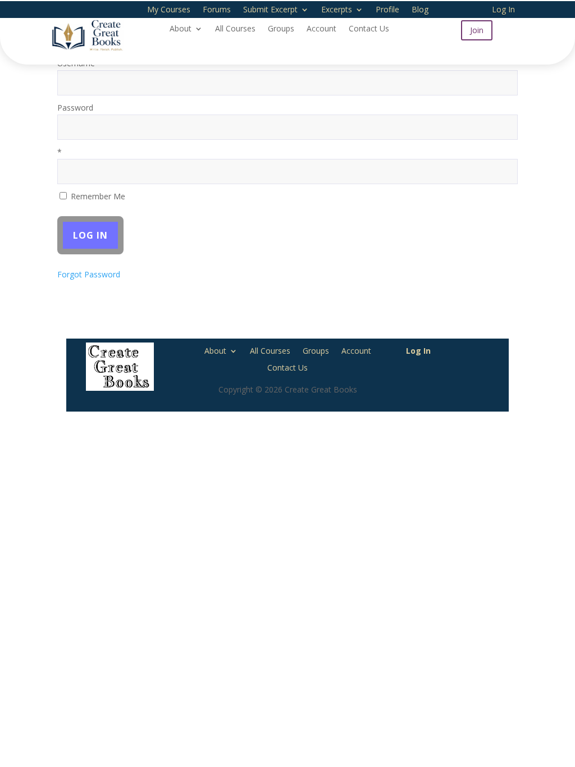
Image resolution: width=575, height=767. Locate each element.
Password (75, 107)
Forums (217, 10)
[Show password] (501, 127)
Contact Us (369, 29)
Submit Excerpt (270, 10)
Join (476, 30)
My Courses (168, 10)
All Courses (235, 29)
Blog (420, 10)
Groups (281, 29)
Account (321, 29)
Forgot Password (88, 274)
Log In (503, 10)
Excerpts (336, 10)
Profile (387, 10)
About (180, 29)
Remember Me (97, 196)
